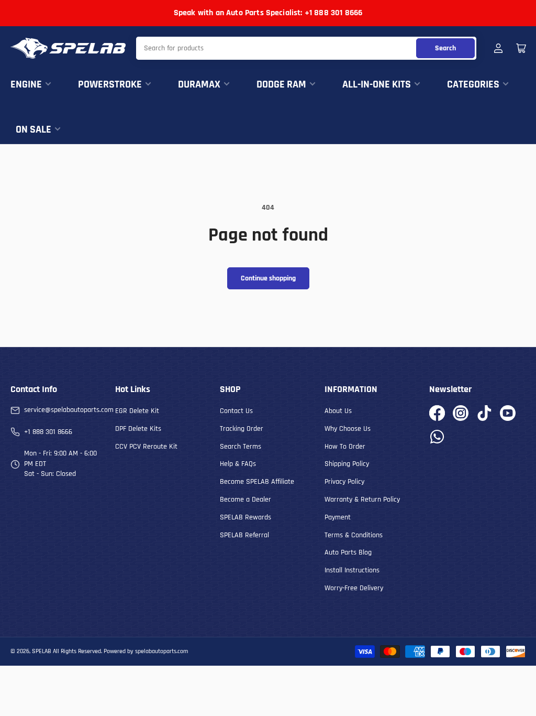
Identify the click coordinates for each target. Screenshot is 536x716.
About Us (338, 411)
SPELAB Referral (244, 535)
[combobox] (306, 48)
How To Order (345, 446)
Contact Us (236, 411)
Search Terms (240, 446)
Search (445, 48)
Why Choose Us (348, 428)
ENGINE (26, 84)
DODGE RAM (281, 84)
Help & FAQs (238, 464)
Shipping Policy (347, 464)
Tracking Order (241, 428)
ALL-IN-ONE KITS (376, 84)
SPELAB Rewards (245, 517)
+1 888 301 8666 (48, 432)
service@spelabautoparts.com (69, 410)
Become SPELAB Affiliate (257, 481)
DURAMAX (199, 84)
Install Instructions (352, 570)
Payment (338, 517)
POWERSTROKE (110, 84)
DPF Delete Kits (138, 428)
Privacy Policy (344, 481)
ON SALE (33, 129)
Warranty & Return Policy (362, 499)
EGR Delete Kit (137, 411)
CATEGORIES (473, 84)
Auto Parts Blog (348, 552)
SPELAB (41, 651)
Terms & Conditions (354, 535)
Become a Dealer (245, 499)
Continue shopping (268, 278)
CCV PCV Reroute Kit (146, 446)
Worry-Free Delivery (354, 588)
